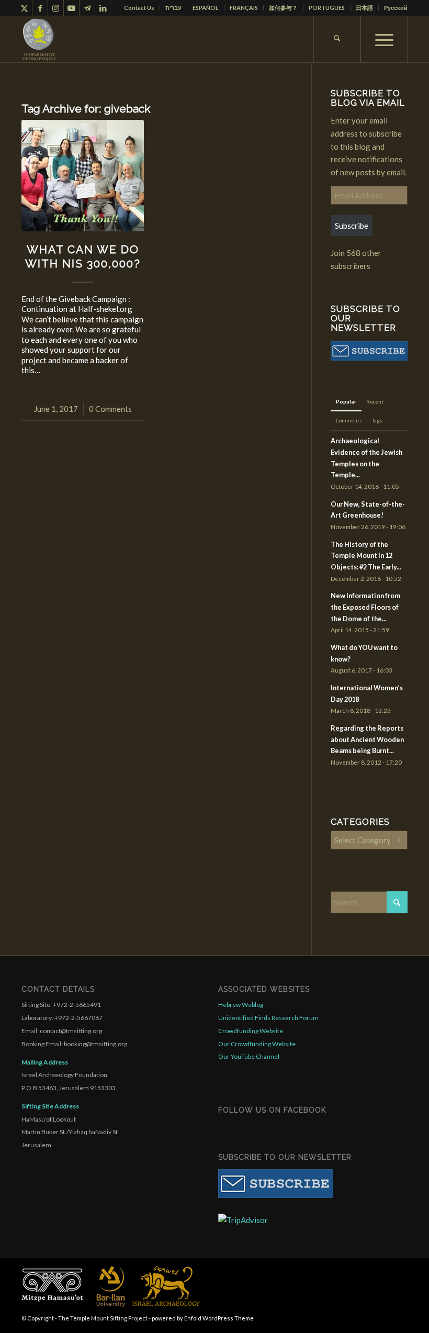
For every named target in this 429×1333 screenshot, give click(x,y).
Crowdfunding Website (250, 1031)
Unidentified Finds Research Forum (268, 1018)
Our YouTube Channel (248, 1056)
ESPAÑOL (206, 7)
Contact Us (139, 7)
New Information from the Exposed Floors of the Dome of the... (365, 606)
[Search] (336, 39)
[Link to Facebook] (40, 8)
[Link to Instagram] (55, 8)
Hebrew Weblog (240, 1005)
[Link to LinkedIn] (103, 8)
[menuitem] (139, 7)
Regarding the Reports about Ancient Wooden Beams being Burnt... (367, 739)
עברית (173, 7)
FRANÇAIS (244, 7)
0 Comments (110, 408)
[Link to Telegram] (87, 8)
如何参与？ (283, 7)
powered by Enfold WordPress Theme (203, 1318)
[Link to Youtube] (71, 8)
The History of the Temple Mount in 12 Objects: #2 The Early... (366, 555)
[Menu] (384, 39)
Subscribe (351, 225)
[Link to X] (24, 8)
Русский (396, 7)
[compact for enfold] (39, 39)
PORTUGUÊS (327, 7)
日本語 (364, 7)
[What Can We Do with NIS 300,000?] (82, 175)
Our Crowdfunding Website (257, 1044)
